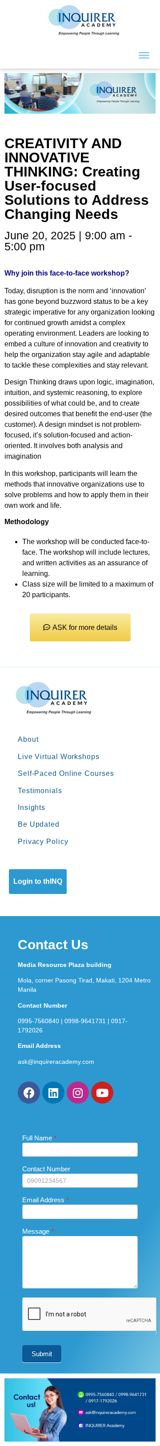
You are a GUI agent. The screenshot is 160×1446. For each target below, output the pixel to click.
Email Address (45, 1200)
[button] (80, 627)
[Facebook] (29, 1093)
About (28, 739)
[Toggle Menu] (144, 55)
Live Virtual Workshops (59, 756)
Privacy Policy (43, 841)
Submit (42, 1354)
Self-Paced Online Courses (66, 773)
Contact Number (46, 1169)
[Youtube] (102, 1093)
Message (38, 1231)
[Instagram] (78, 1093)
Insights (31, 807)
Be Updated (39, 824)
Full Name (39, 1138)
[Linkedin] (53, 1093)
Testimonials (40, 790)
